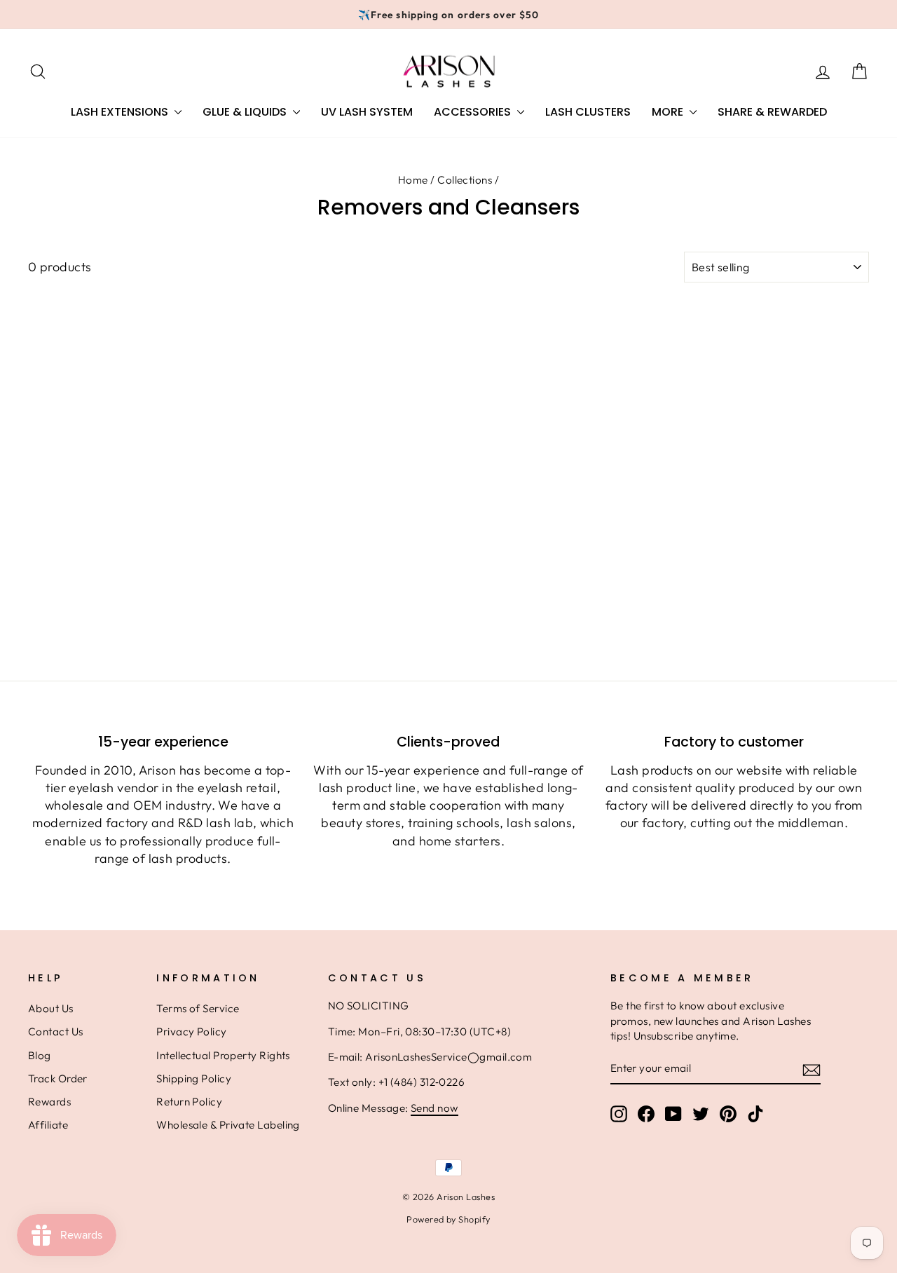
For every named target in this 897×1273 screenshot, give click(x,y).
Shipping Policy (193, 1078)
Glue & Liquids (246, 112)
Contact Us (55, 1031)
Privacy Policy (191, 1031)
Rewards (49, 1101)
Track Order (58, 1078)
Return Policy (189, 1101)
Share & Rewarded (772, 112)
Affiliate (48, 1124)
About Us (51, 1008)
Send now (434, 1108)
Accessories (474, 112)
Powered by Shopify (448, 1219)
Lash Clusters (588, 112)
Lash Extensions (121, 112)
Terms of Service (197, 1008)
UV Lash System (367, 112)
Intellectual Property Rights (223, 1055)
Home (413, 179)
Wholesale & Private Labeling (228, 1124)
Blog (39, 1055)
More (669, 112)
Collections (464, 179)
